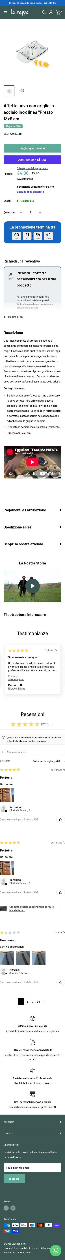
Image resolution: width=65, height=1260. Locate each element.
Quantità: (9, 212)
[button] (21, 677)
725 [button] (37, 1001)
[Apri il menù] (5, 12)
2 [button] (27, 1001)
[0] (58, 12)
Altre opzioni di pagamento (32, 168)
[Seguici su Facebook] (6, 1208)
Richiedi (14, 1178)
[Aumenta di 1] (40, 212)
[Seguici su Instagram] (13, 1208)
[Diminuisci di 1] (21, 212)
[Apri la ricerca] (44, 12)
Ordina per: (38, 761)
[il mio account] (51, 12)
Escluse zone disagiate (30, 191)
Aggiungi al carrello (32, 148)
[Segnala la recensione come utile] (60, 819)
